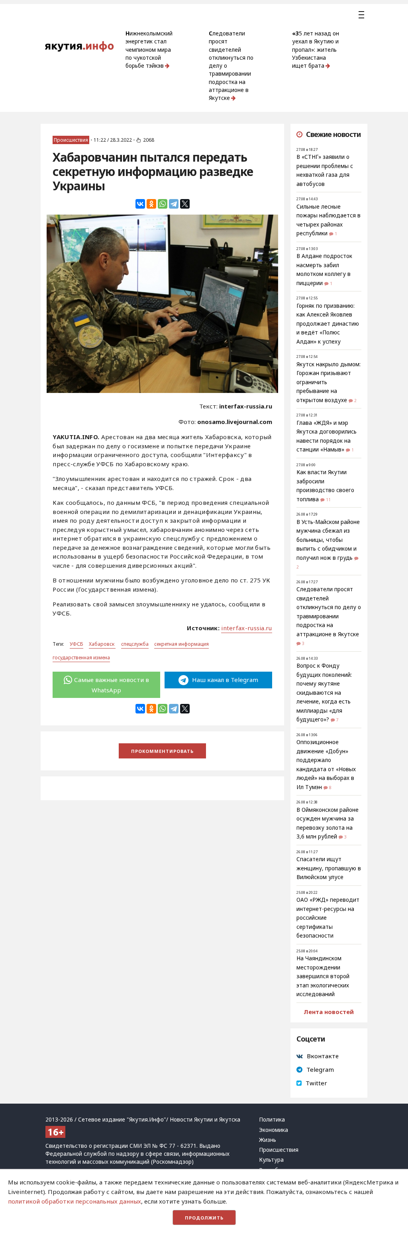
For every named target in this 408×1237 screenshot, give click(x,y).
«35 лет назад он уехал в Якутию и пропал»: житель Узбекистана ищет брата (315, 49)
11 (328, 499)
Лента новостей (329, 1012)
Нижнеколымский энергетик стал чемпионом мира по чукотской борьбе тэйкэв (149, 49)
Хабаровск (102, 644)
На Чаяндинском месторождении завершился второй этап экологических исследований (322, 976)
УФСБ (76, 644)
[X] (185, 204)
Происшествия (71, 140)
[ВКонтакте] (140, 204)
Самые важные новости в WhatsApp (111, 685)
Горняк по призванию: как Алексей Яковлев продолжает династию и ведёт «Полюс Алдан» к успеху (327, 323)
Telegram (320, 1069)
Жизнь (267, 1139)
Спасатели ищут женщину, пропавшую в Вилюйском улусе (328, 868)
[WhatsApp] (162, 204)
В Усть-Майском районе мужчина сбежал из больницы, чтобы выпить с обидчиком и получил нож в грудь (328, 539)
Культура (271, 1159)
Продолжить (204, 1218)
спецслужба (135, 644)
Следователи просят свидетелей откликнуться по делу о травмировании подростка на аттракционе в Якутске (231, 66)
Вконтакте (323, 1056)
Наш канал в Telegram (224, 680)
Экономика (273, 1129)
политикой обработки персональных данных (74, 1201)
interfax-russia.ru (246, 628)
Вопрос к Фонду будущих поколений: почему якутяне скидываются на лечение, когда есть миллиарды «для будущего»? (324, 692)
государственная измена (81, 657)
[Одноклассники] (151, 204)
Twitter (316, 1083)
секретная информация (181, 644)
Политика (272, 1119)
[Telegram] (173, 204)
